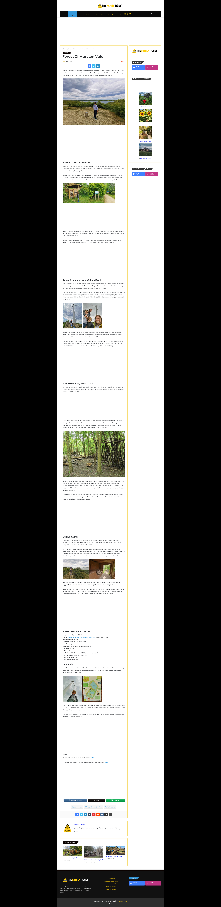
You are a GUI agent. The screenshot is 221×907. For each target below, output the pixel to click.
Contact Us (118, 14)
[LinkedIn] (98, 66)
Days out (101, 14)
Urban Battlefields (111, 889)
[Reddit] (98, 814)
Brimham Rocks (145, 106)
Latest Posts (72, 14)
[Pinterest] (93, 814)
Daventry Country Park (70, 858)
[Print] (110, 814)
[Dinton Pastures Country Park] (93, 852)
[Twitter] (93, 66)
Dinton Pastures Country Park (93, 860)
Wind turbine (110, 807)
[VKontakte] (102, 814)
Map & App (110, 14)
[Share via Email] (106, 814)
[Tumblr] (89, 814)
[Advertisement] (110, 31)
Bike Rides (81, 14)
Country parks (77, 49)
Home (65, 49)
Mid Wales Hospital (145, 158)
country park (77, 807)
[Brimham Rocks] (145, 104)
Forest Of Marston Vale (94, 807)
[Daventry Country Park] (72, 851)
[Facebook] (89, 66)
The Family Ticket (122, 901)
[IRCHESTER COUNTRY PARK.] (115, 850)
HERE (92, 758)
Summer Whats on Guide (145, 124)
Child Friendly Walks (91, 14)
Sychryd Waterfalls (145, 141)
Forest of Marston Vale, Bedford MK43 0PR (82, 637)
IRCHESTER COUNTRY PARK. (114, 856)
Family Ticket (69, 61)
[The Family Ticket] (110, 5)
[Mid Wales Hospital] (145, 156)
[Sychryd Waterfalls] (145, 138)
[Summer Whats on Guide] (145, 121)
